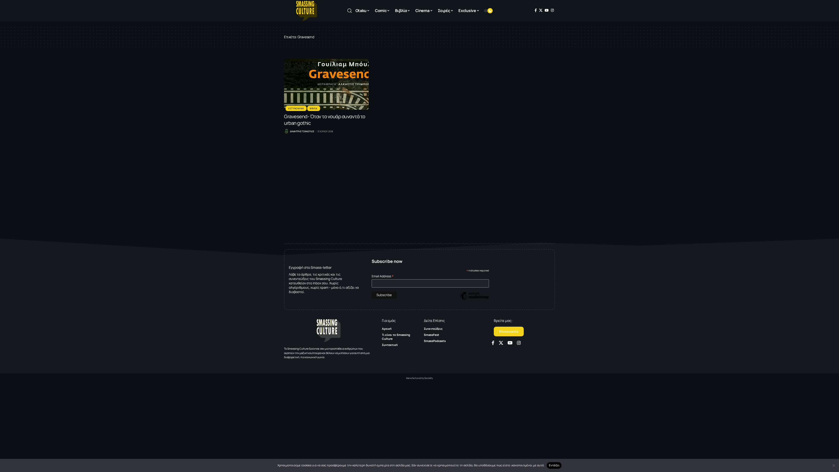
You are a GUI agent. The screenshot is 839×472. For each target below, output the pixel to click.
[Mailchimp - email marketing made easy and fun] (474, 299)
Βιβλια (313, 108)
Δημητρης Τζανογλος (302, 131)
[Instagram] (552, 10)
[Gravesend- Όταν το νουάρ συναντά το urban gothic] (326, 84)
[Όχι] (833, 465)
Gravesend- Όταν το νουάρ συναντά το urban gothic (324, 119)
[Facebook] (536, 10)
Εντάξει (554, 465)
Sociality (428, 378)
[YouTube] (547, 10)
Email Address (383, 276)
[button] (349, 11)
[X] (541, 10)
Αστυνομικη (296, 108)
